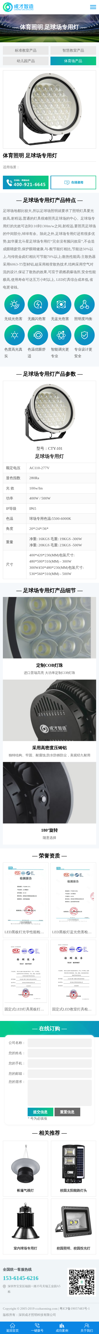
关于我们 (86, 1330)
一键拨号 (37, 1330)
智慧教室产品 (73, 50)
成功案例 (62, 1330)
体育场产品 (73, 61)
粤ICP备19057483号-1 (75, 1308)
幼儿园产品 (26, 61)
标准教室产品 (26, 50)
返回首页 (12, 1330)
